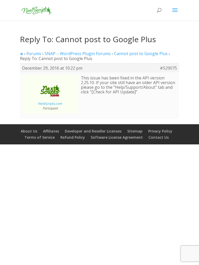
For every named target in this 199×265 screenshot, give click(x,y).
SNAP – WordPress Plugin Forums (78, 53)
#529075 (168, 68)
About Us (29, 131)
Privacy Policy (160, 131)
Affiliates (51, 131)
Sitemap (135, 131)
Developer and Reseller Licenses (93, 131)
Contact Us (158, 137)
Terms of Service (39, 137)
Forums (33, 53)
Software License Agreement (117, 137)
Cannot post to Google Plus (141, 53)
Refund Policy (72, 137)
